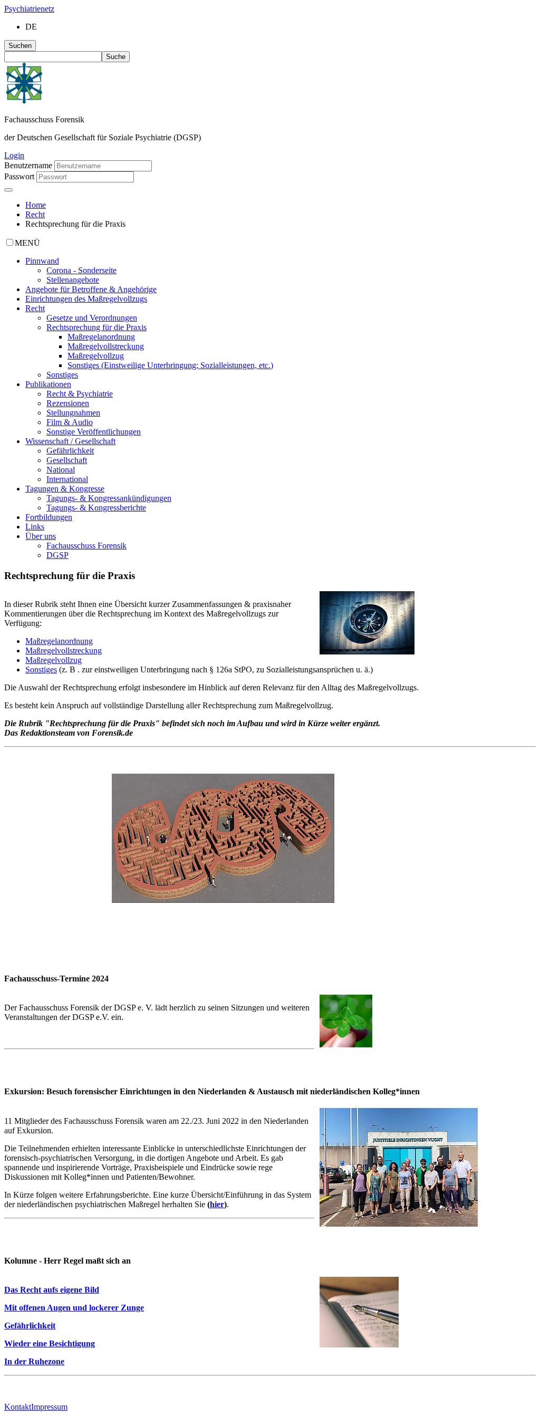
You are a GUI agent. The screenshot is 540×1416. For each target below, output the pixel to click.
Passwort (19, 176)
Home (35, 204)
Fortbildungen (48, 517)
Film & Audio (69, 422)
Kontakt (17, 1406)
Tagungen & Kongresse (64, 488)
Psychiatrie (29, 8)
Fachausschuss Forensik (86, 545)
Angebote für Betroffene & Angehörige (91, 289)
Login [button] (14, 155)
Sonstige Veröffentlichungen (93, 431)
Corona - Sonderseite (81, 270)
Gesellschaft (66, 460)
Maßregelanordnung (101, 336)
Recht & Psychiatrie (79, 393)
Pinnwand (42, 260)
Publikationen (48, 384)
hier (217, 1204)
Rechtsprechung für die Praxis (96, 327)
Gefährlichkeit (70, 450)
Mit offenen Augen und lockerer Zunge (74, 1307)
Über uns (40, 536)
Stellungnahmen (73, 412)
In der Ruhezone (34, 1361)
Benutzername (28, 165)
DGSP (57, 555)
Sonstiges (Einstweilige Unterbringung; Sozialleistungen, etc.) (170, 365)
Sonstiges (62, 374)
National (60, 469)
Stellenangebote (72, 279)
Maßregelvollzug (96, 355)
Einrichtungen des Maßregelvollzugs (86, 298)
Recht (35, 214)
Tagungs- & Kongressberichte (96, 507)
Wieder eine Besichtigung (49, 1343)
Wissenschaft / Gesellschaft (70, 441)
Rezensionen (67, 403)
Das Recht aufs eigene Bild (51, 1289)
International (67, 479)
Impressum (49, 1406)
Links (34, 526)
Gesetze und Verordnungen (91, 317)
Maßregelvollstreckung (106, 346)
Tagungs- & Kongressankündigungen (108, 498)
